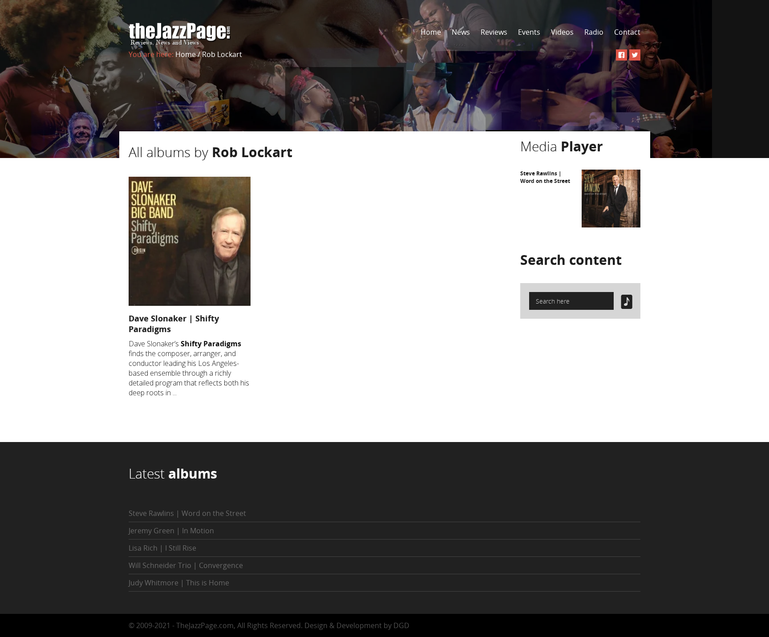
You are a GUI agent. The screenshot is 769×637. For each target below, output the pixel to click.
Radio (593, 32)
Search (571, 260)
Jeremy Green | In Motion (171, 531)
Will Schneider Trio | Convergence (186, 565)
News (461, 32)
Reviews (494, 32)
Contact (627, 32)
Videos (562, 32)
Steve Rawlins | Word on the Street (545, 177)
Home (431, 32)
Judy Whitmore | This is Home (179, 583)
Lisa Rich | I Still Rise (162, 548)
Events (529, 32)
